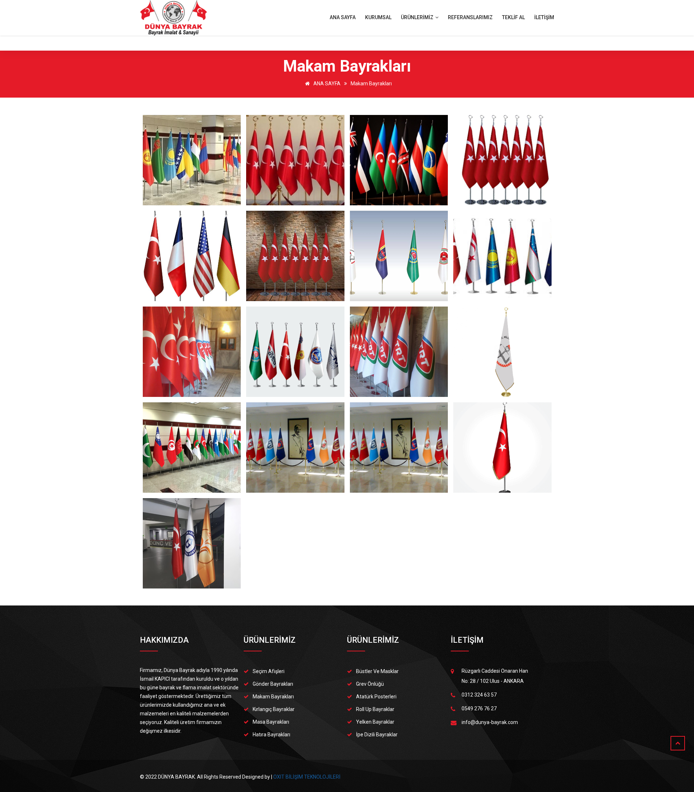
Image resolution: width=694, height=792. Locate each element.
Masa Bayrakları (271, 722)
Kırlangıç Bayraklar (274, 709)
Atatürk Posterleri (376, 696)
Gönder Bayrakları (273, 684)
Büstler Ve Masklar (377, 671)
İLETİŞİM (544, 17)
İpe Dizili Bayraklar (377, 734)
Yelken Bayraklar (375, 722)
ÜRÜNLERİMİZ (417, 17)
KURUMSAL (378, 17)
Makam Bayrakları (371, 83)
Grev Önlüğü (370, 684)
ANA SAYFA (343, 17)
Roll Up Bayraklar (375, 709)
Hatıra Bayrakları (271, 734)
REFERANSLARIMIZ (470, 17)
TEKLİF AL (513, 17)
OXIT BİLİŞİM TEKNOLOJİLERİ (306, 777)
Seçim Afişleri (268, 671)
